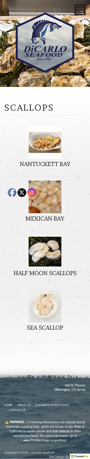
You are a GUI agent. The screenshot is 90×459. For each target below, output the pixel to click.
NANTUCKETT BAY (45, 164)
